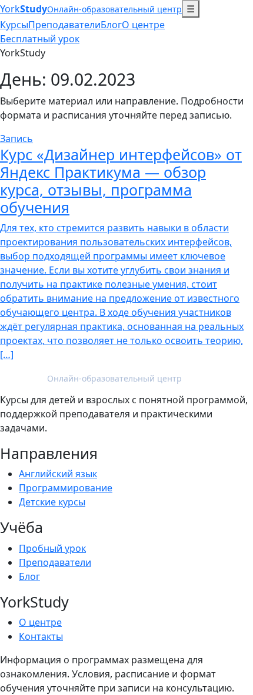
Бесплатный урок (39, 38)
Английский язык (58, 473)
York (91, 8)
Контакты (41, 636)
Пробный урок (52, 548)
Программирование (65, 487)
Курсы (14, 24)
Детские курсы (52, 501)
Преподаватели (64, 24)
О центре (143, 24)
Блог (111, 24)
